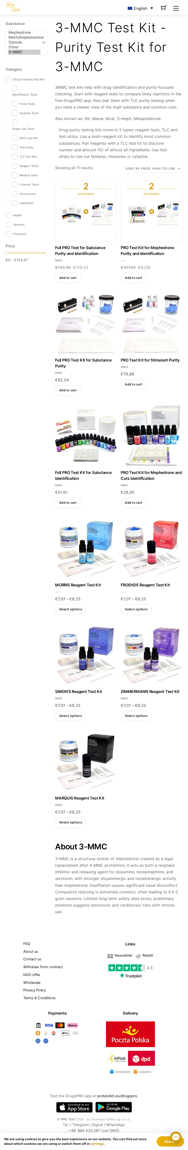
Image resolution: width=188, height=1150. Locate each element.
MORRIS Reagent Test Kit (78, 584)
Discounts (19, 234)
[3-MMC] (24, 52)
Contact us (32, 959)
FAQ (26, 944)
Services (18, 224)
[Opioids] (24, 42)
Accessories (28, 194)
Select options (70, 609)
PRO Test (68, 1119)
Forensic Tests (29, 184)
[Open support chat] (176, 1138)
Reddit (147, 955)
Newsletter (123, 955)
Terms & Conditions (39, 998)
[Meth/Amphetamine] (24, 37)
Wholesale (31, 982)
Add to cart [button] (68, 278)
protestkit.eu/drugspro (117, 1096)
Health (17, 215)
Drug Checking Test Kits (29, 79)
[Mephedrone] (24, 32)
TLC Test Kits (28, 156)
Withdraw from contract (43, 967)
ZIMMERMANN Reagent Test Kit (150, 691)
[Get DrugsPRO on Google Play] (113, 1107)
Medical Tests (29, 175)
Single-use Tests (23, 129)
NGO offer (31, 975)
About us (30, 951)
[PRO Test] (13, 7)
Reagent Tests (29, 166)
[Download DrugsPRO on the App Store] (74, 1107)
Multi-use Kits (29, 138)
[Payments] (57, 1043)
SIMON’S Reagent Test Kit (78, 691)
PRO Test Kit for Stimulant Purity (150, 360)
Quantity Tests (29, 113)
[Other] (24, 47)
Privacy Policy (34, 990)
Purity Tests (27, 104)
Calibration (27, 203)
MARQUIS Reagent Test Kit (79, 798)
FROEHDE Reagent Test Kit (145, 584)
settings (97, 1144)
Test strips (26, 147)
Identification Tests (24, 94)
